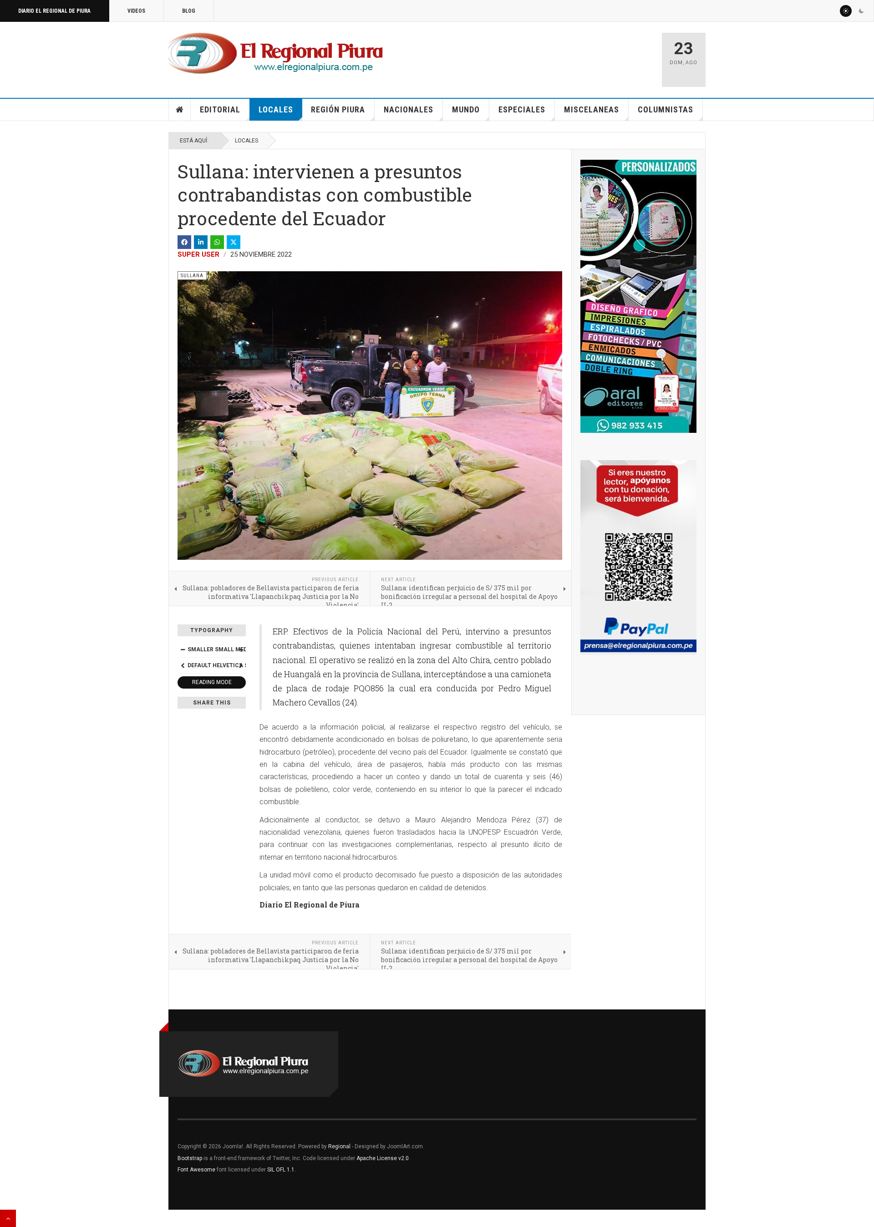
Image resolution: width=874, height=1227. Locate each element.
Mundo (466, 109)
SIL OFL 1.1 (281, 1169)
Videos (136, 11)
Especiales (521, 109)
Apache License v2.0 (382, 1158)
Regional (339, 1146)
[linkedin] (201, 242)
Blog (188, 11)
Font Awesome (196, 1169)
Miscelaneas (591, 109)
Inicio (180, 110)
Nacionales (408, 109)
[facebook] (184, 242)
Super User (198, 254)
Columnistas (665, 109)
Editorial (220, 109)
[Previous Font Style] (183, 665)
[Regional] (275, 54)
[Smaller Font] (183, 649)
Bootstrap (190, 1158)
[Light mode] (846, 11)
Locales (276, 109)
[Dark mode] (861, 11)
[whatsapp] (217, 242)
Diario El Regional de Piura (54, 11)
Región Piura (338, 109)
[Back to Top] (8, 1218)
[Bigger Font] (241, 649)
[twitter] (233, 242)
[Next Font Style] (241, 665)
